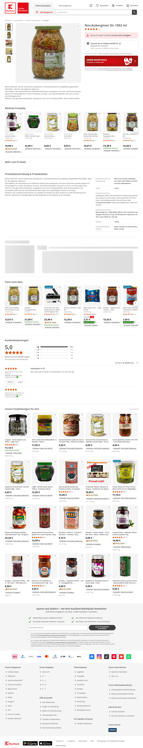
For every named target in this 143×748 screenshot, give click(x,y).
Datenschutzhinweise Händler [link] (122, 694)
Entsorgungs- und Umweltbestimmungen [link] (111, 741)
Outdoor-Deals (13, 672)
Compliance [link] (71, 741)
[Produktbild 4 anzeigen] (9, 51)
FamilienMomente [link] (83, 706)
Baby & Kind (12, 689)
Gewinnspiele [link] (82, 697)
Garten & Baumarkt (15, 680)
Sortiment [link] (80, 685)
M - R (44, 685)
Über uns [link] (114, 676)
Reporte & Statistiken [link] (119, 672)
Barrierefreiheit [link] (61, 746)
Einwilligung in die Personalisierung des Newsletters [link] (61, 642)
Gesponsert (8, 134)
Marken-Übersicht (14, 718)
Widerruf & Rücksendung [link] (51, 711)
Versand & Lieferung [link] (50, 723)
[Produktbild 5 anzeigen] (9, 59)
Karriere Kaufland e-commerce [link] (122, 716)
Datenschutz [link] (83, 741)
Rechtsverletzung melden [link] (51, 728)
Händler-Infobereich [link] (84, 723)
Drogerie (11, 701)
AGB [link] (92, 741)
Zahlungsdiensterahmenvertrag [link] (123, 690)
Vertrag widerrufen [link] (49, 715)
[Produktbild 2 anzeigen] (9, 35)
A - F (44, 676)
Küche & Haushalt (14, 685)
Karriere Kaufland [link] (118, 712)
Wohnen (11, 693)
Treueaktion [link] (81, 693)
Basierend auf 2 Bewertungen (17, 357)
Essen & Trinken (14, 714)
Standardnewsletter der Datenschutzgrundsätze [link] (52, 635)
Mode (10, 697)
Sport (10, 706)
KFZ (9, 710)
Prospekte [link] (80, 676)
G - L (44, 680)
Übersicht (46, 672)
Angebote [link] (80, 672)
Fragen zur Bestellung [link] (50, 706)
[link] (65, 5)
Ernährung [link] (81, 701)
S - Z (44, 689)
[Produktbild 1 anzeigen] (9, 27)
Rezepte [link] (80, 689)
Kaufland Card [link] (82, 680)
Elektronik (11, 676)
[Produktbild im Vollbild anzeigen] (48, 53)
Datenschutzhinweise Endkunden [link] (124, 698)
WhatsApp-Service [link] (83, 710)
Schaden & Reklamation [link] (51, 719)
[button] (54, 347)
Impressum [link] (59, 741)
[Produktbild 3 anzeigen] (9, 43)
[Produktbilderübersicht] (9, 53)
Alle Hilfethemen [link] (48, 702)
